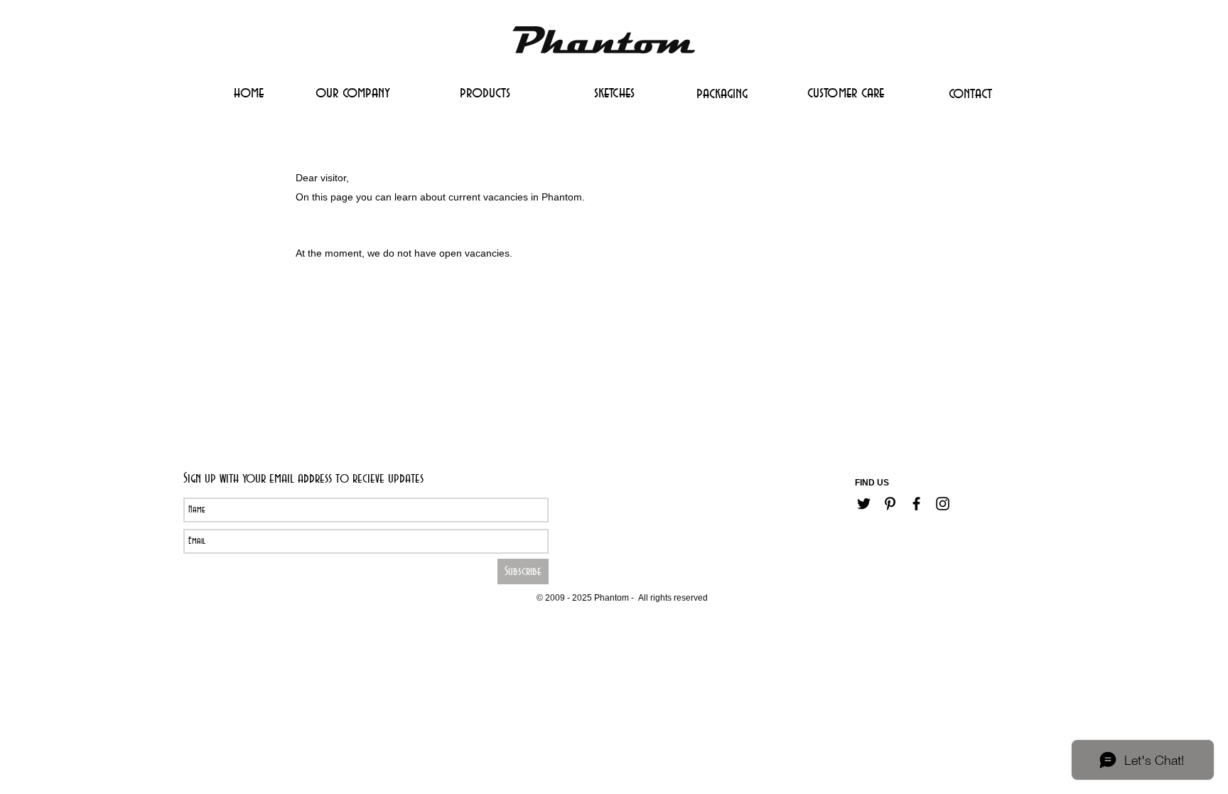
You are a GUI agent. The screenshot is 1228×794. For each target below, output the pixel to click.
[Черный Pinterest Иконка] (890, 504)
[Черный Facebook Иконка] (916, 504)
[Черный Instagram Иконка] (943, 504)
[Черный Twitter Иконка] (864, 504)
